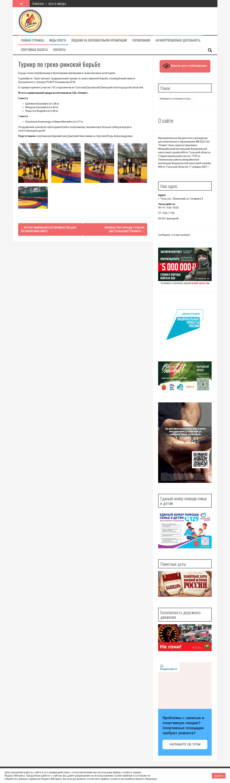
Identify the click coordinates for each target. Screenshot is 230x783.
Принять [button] (218, 775)
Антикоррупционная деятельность (178, 40)
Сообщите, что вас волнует (174, 234)
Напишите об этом (184, 744)
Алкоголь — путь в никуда (49, 3)
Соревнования (141, 40)
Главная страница (32, 40)
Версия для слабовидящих (188, 65)
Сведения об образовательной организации (99, 40)
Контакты (59, 50)
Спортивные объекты (34, 50)
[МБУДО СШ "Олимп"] (30, 20)
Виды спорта (57, 40)
